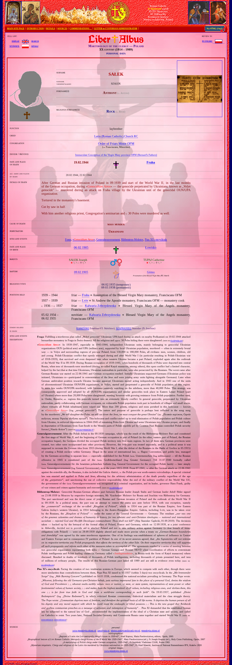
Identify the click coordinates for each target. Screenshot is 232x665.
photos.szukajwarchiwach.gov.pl (125, 630)
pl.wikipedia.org (176, 341)
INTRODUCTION (35, 28)
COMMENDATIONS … (81, 28)
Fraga (68, 239)
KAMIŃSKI (82, 328)
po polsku (207, 41)
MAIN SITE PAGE (15, 28)
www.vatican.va (47, 620)
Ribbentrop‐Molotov (132, 239)
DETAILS (50, 28)
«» (83, 239)
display (15, 41)
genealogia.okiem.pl (150, 630)
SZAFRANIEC (123, 328)
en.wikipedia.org (115, 488)
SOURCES (62, 28)
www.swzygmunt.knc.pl (84, 430)
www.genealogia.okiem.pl (84, 630)
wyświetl (14, 46)
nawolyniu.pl (103, 630)
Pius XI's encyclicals (156, 239)
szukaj (34, 46)
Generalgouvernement (108, 239)
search (35, 41)
